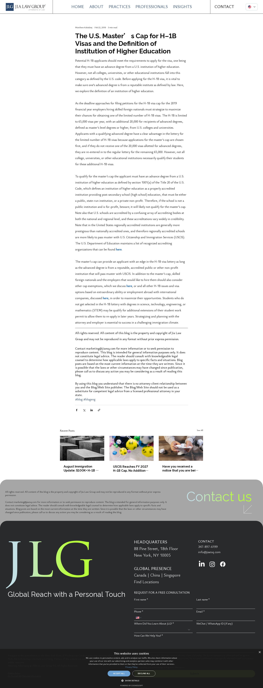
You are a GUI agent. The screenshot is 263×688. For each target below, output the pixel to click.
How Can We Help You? (148, 635)
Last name (203, 599)
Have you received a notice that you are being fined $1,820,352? (180, 468)
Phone (138, 611)
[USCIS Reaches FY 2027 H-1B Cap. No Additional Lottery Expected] (131, 448)
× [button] (259, 652)
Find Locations (146, 581)
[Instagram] (212, 564)
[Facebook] (222, 564)
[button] (131, 680)
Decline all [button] (144, 673)
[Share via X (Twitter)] (84, 410)
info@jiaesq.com (209, 552)
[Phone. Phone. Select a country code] (139, 617)
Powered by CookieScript (131, 685)
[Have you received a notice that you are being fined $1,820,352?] (181, 448)
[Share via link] (99, 410)
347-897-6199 (208, 547)
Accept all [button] (119, 673)
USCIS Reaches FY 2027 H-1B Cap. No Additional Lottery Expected (130, 468)
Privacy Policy (131, 667)
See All (200, 430)
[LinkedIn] (201, 564)
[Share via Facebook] (76, 410)
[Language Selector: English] (252, 7)
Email (200, 611)
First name (141, 599)
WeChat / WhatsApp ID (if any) (214, 623)
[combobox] (163, 630)
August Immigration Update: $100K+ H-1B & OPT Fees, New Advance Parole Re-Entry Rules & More (81, 468)
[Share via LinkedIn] (91, 410)
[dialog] (131, 668)
